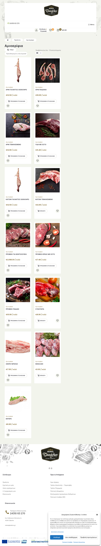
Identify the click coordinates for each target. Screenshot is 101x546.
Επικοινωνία (7, 494)
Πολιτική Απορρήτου (79, 542)
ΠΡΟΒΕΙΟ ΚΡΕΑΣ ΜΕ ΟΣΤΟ (45, 254)
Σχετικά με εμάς (8, 485)
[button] (97, 515)
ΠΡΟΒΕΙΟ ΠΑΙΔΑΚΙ (12, 309)
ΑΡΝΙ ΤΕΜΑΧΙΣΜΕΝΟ (13, 144)
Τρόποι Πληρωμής (56, 488)
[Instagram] (51, 468)
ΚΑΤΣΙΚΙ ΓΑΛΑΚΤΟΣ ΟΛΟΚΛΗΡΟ (17, 199)
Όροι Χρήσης (54, 482)
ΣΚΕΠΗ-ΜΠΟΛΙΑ (12, 364)
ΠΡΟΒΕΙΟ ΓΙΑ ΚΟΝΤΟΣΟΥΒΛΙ (16, 254)
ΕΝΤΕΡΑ (9, 419)
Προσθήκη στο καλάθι (17, 101)
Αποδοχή (56, 537)
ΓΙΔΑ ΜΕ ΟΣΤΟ (40, 144)
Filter (12, 50)
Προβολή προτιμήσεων (88, 537)
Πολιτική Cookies (67, 542)
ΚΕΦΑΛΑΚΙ (39, 364)
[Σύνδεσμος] (51, 15)
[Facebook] (49, 468)
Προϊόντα (6, 482)
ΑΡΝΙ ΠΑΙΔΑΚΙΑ (41, 90)
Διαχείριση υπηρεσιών (57, 532)
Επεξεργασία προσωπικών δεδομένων (63, 494)
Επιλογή (42, 211)
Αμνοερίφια (9, 87)
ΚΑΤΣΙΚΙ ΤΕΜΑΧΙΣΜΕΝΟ (44, 199)
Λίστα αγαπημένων (9, 488)
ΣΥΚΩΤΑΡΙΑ (39, 309)
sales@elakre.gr (10, 525)
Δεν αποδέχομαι (71, 537)
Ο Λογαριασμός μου (9, 491)
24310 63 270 (17, 513)
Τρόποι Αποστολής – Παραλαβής (61, 485)
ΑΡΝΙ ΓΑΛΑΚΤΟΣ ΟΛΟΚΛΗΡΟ (16, 90)
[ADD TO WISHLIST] (8, 106)
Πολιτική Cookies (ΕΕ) (57, 497)
